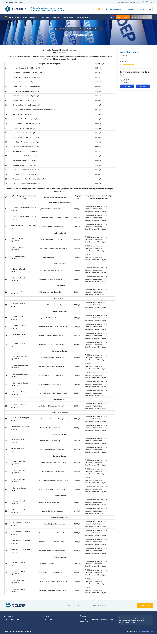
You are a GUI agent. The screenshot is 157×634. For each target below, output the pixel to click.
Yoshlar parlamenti (83, 17)
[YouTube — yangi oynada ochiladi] (147, 2)
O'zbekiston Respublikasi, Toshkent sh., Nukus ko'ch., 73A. (97, 620)
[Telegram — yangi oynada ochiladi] (143, 2)
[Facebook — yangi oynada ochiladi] (151, 2)
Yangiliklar (123, 56)
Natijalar (143, 86)
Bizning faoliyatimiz (30, 17)
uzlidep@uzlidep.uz (11, 619)
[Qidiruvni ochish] (99, 9)
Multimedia (45, 17)
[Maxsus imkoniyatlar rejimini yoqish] (93, 9)
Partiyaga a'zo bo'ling (141, 17)
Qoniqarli (126, 80)
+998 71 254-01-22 (49, 619)
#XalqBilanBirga (67, 17)
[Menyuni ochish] (5, 17)
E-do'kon (56, 17)
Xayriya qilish (122, 17)
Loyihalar (122, 61)
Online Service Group (145, 631)
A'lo (124, 75)
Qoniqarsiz (126, 82)
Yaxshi (125, 77)
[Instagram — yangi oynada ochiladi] (138, 2)
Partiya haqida (14, 17)
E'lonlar (122, 58)
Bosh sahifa (61, 29)
